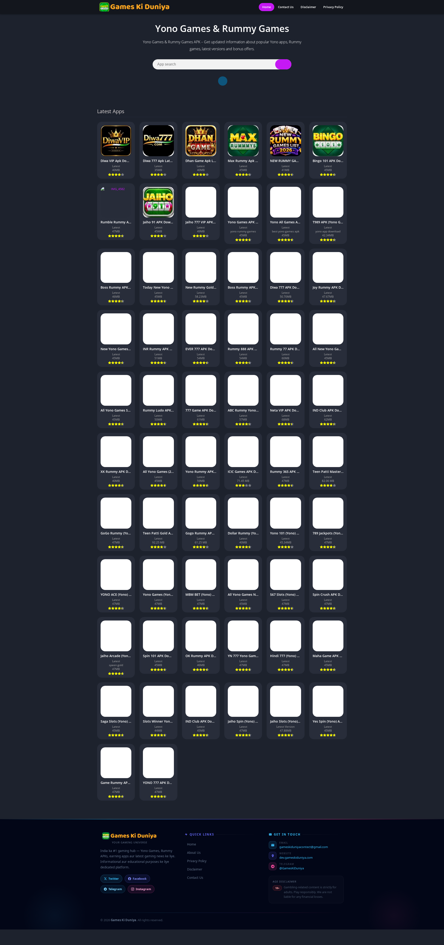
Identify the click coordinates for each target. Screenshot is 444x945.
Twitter (113, 879)
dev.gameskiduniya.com (296, 857)
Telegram (115, 889)
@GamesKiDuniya (291, 868)
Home (266, 7)
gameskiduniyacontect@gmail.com (303, 847)
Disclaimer (308, 7)
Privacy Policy (333, 7)
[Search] (283, 64)
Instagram (143, 889)
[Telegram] (222, 81)
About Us (192, 853)
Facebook (140, 879)
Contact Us (285, 7)
